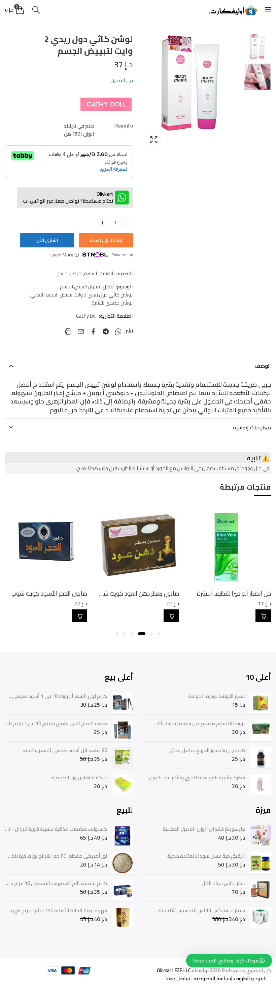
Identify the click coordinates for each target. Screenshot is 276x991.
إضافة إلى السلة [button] (262, 615)
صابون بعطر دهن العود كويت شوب (228, 593)
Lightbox (154, 139)
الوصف (263, 366)
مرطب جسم (69, 274)
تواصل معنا (178, 978)
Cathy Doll (87, 316)
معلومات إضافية (252, 427)
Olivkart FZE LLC (174, 970)
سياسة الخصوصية (212, 978)
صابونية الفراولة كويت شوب (52, 593)
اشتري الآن (47, 240)
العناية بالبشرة (98, 274)
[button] (159, 634)
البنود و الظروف (250, 978)
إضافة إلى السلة (106, 240)
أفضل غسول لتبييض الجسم (87, 287)
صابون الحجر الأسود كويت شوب (140, 593)
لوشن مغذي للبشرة (112, 303)
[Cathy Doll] (106, 103)
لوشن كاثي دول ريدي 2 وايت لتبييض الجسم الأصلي (82, 295)
